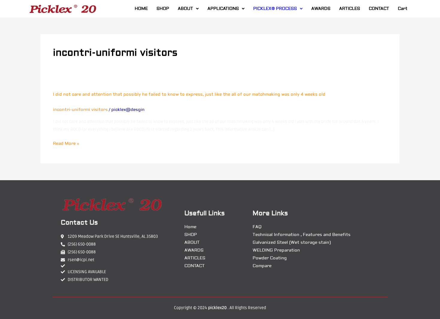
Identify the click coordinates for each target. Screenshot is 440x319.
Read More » (66, 144)
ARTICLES (349, 8)
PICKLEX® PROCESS (275, 8)
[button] (188, 8)
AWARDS (320, 8)
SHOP (163, 8)
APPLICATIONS (223, 8)
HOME (141, 8)
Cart (402, 8)
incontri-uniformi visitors (80, 109)
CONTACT (379, 8)
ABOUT (185, 8)
